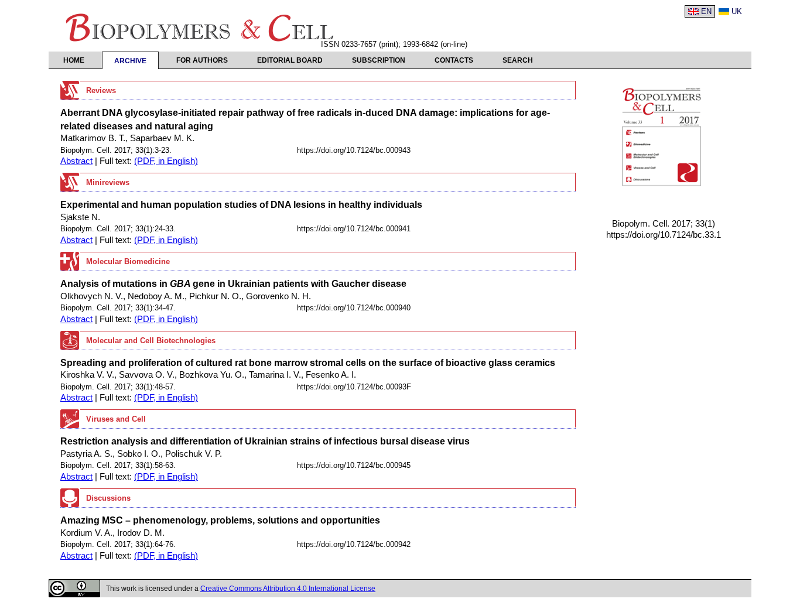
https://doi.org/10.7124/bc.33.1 (663, 235)
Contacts (454, 60)
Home (73, 60)
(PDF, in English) (166, 161)
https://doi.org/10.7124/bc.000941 (354, 228)
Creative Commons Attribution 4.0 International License (287, 588)
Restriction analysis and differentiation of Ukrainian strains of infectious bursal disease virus (265, 441)
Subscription (378, 60)
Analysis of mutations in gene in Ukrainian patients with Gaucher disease (233, 283)
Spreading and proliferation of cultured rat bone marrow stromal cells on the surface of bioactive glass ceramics (307, 362)
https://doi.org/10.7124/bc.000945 (354, 465)
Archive (130, 61)
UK (736, 11)
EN (706, 11)
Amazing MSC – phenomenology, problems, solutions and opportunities (220, 520)
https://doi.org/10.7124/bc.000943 (354, 150)
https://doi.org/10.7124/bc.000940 (354, 307)
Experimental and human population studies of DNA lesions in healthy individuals (241, 204)
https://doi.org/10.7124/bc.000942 (354, 544)
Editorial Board (290, 60)
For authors (202, 60)
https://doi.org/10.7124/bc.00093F (354, 386)
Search (517, 60)
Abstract (76, 161)
